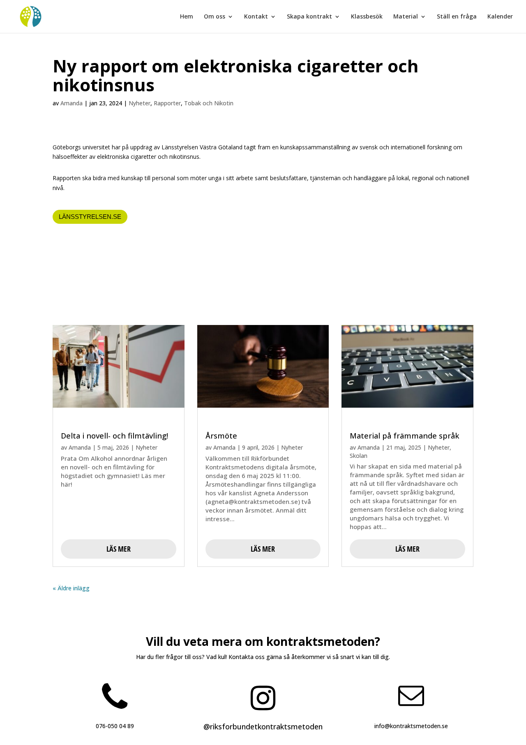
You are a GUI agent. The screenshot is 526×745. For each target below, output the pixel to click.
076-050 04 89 (115, 726)
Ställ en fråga (457, 17)
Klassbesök (367, 17)
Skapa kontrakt (309, 17)
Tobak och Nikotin (208, 103)
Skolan (358, 456)
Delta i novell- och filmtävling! (114, 436)
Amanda (71, 103)
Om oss (214, 17)
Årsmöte (221, 436)
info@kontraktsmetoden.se (411, 726)
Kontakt (256, 17)
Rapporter (167, 103)
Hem (186, 17)
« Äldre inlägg (71, 588)
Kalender (500, 17)
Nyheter (139, 103)
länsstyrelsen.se (90, 216)
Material (405, 17)
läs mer (118, 549)
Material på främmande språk (404, 436)
